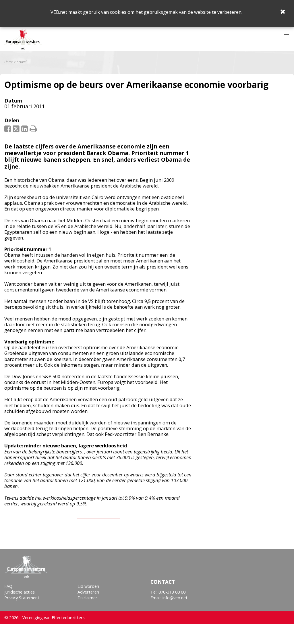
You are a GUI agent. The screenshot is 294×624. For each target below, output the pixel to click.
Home (8, 62)
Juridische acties (19, 592)
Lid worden (88, 586)
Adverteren (88, 592)
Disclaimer (87, 597)
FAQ (8, 586)
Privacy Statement (21, 597)
